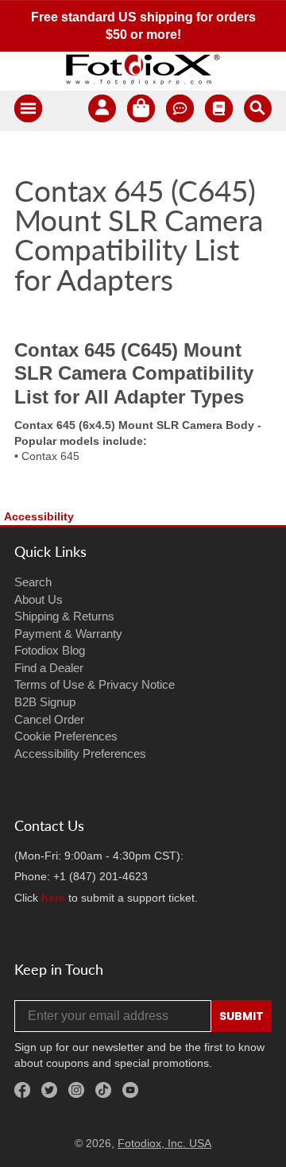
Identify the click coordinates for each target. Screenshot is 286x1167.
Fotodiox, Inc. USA (164, 1143)
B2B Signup (44, 702)
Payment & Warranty (68, 633)
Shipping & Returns (64, 616)
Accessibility (39, 516)
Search (33, 582)
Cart (141, 111)
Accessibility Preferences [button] (80, 753)
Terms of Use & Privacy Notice (94, 684)
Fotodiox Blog (49, 650)
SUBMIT (241, 1016)
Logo (143, 69)
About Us (38, 599)
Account (102, 111)
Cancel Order (49, 719)
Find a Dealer (48, 667)
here (53, 897)
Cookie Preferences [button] (66, 736)
